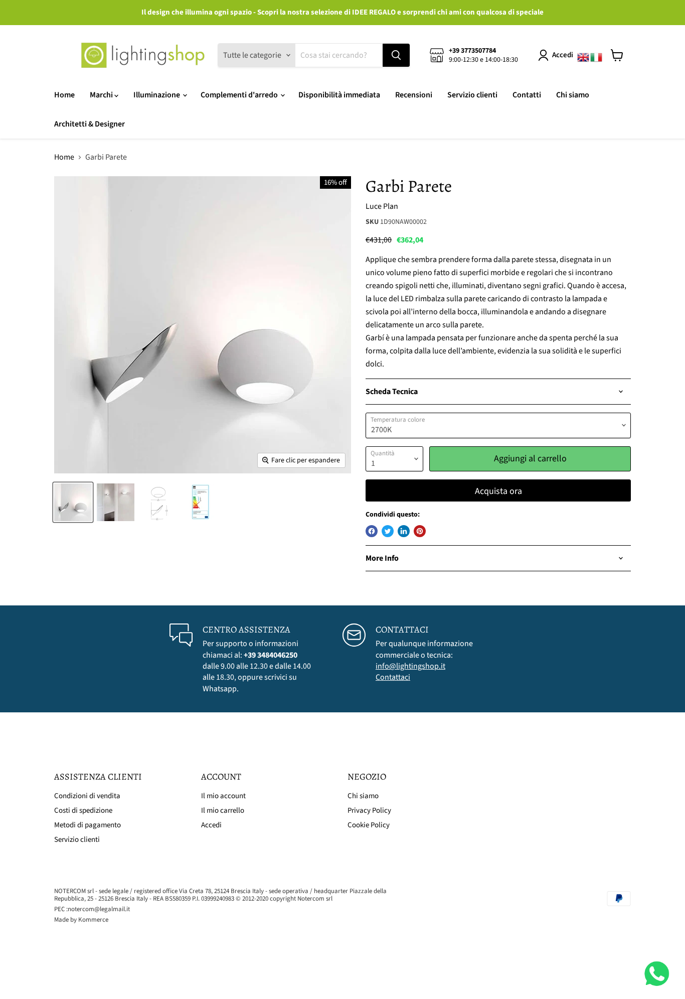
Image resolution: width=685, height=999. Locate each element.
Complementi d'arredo (240, 94)
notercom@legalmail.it (99, 909)
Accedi (562, 55)
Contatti (526, 94)
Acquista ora (498, 491)
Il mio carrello (222, 810)
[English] (583, 55)
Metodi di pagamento (87, 825)
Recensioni (413, 94)
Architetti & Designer (89, 124)
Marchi (102, 94)
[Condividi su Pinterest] (420, 531)
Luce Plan (382, 206)
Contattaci (393, 677)
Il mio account (223, 796)
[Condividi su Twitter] (388, 531)
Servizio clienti (472, 94)
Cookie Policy (369, 825)
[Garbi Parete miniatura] (73, 502)
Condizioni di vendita (87, 796)
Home (64, 94)
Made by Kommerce (81, 919)
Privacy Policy (369, 810)
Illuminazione (157, 94)
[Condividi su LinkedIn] (404, 531)
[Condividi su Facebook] (372, 531)
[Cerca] (396, 55)
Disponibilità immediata (339, 94)
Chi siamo (572, 94)
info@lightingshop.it (410, 666)
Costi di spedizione (83, 810)
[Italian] (596, 55)
